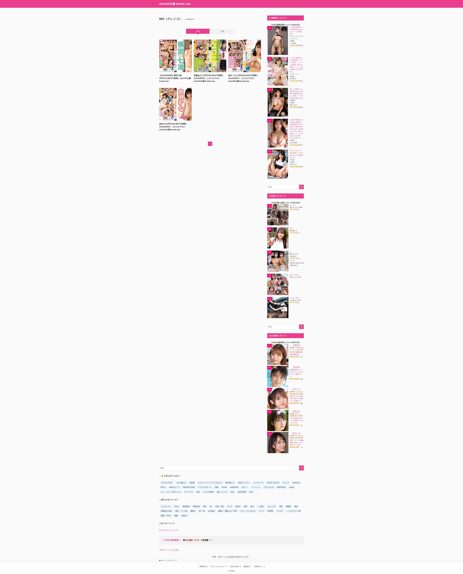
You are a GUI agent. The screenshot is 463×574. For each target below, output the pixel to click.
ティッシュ (256, 487)
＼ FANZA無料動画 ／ (171, 540)
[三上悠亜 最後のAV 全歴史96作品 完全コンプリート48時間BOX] (277, 40)
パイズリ (279, 511)
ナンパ (261, 511)
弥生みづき (296, 433)
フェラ (229, 506)
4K (211, 506)
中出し (176, 506)
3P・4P (202, 511)
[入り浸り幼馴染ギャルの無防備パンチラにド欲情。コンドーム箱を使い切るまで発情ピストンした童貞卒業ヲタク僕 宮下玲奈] (277, 71)
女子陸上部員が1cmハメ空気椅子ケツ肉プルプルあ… (296, 420)
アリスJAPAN (208, 492)
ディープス (188, 492)
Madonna (296, 483)
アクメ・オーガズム (247, 511)
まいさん (293, 205)
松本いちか (296, 389)
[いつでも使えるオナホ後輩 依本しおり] (277, 164)
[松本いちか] (277, 398)
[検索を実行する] (301, 187)
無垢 (216, 487)
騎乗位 (288, 506)
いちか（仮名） (295, 298)
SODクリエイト (244, 483)
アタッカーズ (269, 487)
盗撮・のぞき (166, 516)
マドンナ (286, 483)
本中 (251, 492)
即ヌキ (163, 487)
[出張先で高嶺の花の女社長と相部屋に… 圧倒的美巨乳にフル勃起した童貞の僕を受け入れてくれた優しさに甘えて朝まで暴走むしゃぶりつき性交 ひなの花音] (277, 133)
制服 (176, 516)
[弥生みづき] (277, 442)
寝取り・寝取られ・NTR (227, 511)
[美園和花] (277, 354)
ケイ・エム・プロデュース (171, 492)
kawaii (291, 487)
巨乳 (204, 506)
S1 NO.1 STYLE (273, 483)
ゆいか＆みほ (294, 275)
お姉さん (184, 516)
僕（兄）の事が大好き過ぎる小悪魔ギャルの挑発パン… (297, 398)
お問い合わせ (233, 566)
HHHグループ (174, 487)
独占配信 (186, 506)
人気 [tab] (222, 31)
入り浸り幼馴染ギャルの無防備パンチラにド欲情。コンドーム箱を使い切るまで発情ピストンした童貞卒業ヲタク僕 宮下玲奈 (296, 65)
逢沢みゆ (296, 411)
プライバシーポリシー (217, 566)
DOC (198, 492)
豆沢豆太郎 (242, 492)
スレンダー (272, 506)
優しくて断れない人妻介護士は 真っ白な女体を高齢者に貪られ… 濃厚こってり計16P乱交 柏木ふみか (296, 93)
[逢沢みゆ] (277, 420)
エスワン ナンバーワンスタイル (210, 483)
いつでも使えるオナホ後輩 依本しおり (296, 155)
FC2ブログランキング (168, 530)
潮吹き (193, 511)
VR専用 (270, 511)
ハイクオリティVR (293, 511)
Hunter (224, 487)
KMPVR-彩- (281, 487)
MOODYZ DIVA (189, 487)
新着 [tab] (198, 31)
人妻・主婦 (219, 506)
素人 (252, 506)
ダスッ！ (245, 487)
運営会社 (246, 566)
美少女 (238, 506)
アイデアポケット (205, 487)
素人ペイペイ (222, 492)
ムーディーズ (258, 483)
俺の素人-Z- (230, 483)
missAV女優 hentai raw (174, 3)
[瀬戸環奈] (277, 376)
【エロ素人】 (181, 483)
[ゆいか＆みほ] (277, 284)
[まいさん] (277, 214)
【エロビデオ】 (167, 483)
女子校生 (211, 511)
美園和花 (296, 345)
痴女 (296, 506)
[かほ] (277, 237)
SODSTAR (234, 487)
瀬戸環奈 (296, 367)
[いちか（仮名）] (277, 307)
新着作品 (203, 566)
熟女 (245, 506)
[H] (277, 261)
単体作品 (196, 506)
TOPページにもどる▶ (169, 550)
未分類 (192, 483)
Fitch (232, 492)
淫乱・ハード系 (181, 511)
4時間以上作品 (166, 511)
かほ (291, 228)
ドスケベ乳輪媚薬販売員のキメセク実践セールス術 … (297, 442)
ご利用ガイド (257, 566)
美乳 (281, 506)
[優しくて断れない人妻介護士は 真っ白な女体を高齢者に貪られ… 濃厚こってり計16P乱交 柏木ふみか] (277, 102)
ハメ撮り (260, 506)
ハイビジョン (166, 506)
